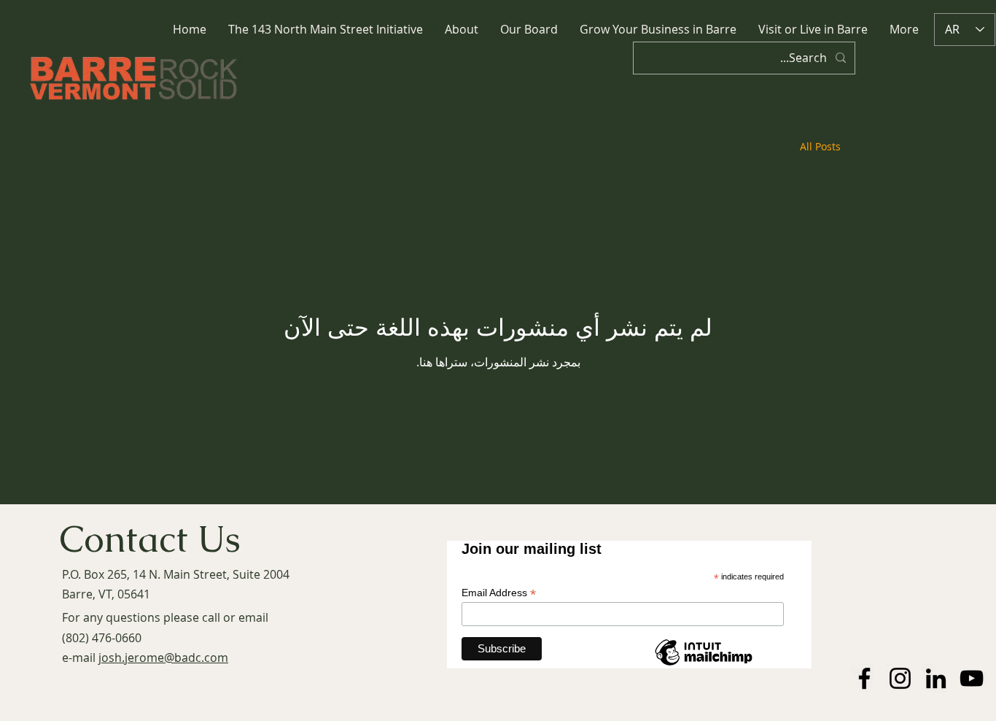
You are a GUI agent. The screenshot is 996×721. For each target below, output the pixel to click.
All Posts (820, 146)
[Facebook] (864, 678)
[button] (461, 29)
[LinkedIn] (936, 678)
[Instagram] (900, 678)
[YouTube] (971, 678)
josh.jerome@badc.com (163, 657)
